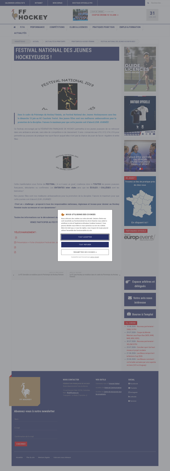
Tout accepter (85, 237)
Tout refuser (85, 244)
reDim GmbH (94, 257)
